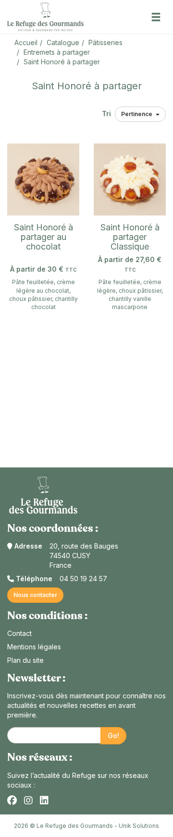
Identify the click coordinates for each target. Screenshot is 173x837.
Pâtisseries (105, 42)
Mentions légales (34, 647)
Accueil (25, 42)
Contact (19, 633)
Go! (113, 735)
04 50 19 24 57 (83, 578)
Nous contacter (35, 594)
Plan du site (25, 660)
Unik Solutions (139, 825)
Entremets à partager (57, 52)
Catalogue (63, 42)
